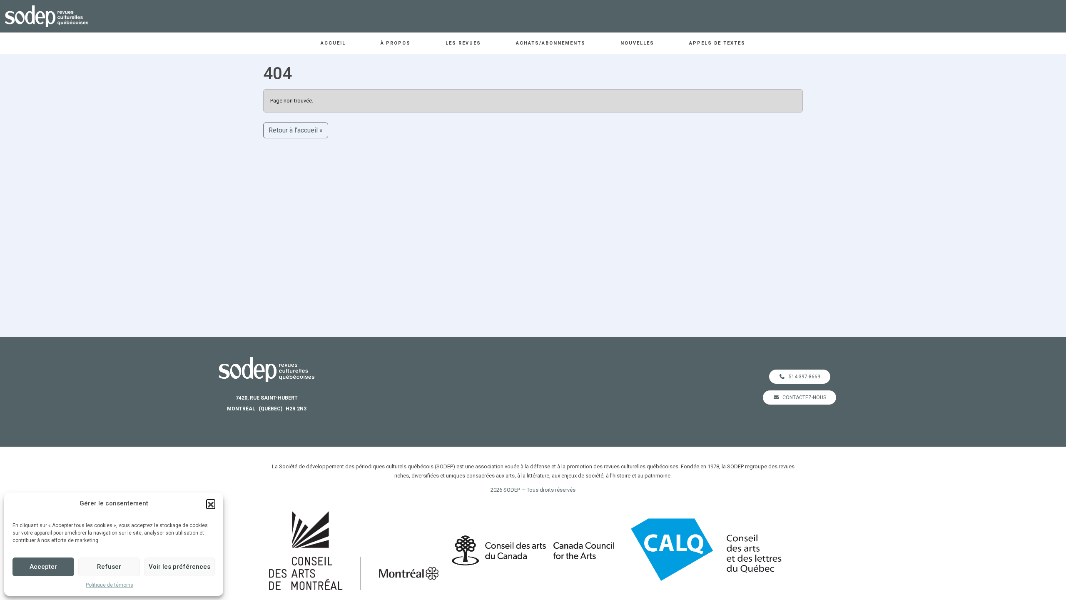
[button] (211, 504)
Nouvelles (637, 43)
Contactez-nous (804, 397)
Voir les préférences (179, 566)
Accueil (333, 43)
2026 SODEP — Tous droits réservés (533, 490)
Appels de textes (717, 43)
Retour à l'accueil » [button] (296, 130)
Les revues (463, 43)
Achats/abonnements (550, 43)
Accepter (43, 566)
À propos (396, 43)
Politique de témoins (109, 585)
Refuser (109, 566)
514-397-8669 (804, 377)
